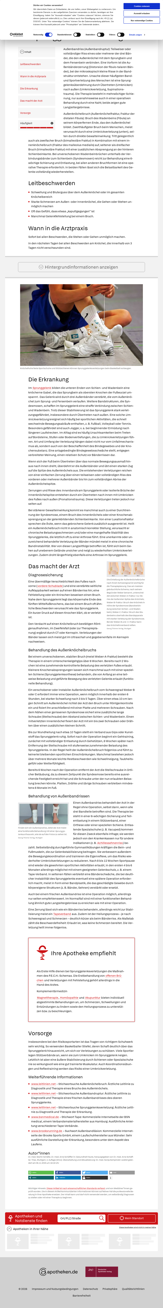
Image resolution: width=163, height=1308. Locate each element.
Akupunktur (92, 998)
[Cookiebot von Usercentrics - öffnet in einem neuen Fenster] (16, 35)
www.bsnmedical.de (45, 1117)
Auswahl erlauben (142, 13)
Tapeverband (62, 914)
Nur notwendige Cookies (142, 20)
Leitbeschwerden (30, 64)
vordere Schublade (50, 586)
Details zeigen (135, 35)
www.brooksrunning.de (46, 1131)
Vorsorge (25, 113)
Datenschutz (90, 1289)
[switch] (77, 35)
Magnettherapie (47, 998)
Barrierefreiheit (82, 1295)
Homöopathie (69, 998)
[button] (41, 1172)
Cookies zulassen (142, 6)
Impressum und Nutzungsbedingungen (55, 1289)
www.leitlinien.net (43, 1084)
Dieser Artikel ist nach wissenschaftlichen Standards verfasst (76, 1188)
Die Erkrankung (29, 88)
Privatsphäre (110, 1289)
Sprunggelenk (42, 388)
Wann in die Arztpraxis (33, 76)
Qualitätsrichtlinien (133, 1289)
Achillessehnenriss (110, 843)
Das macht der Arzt (31, 100)
